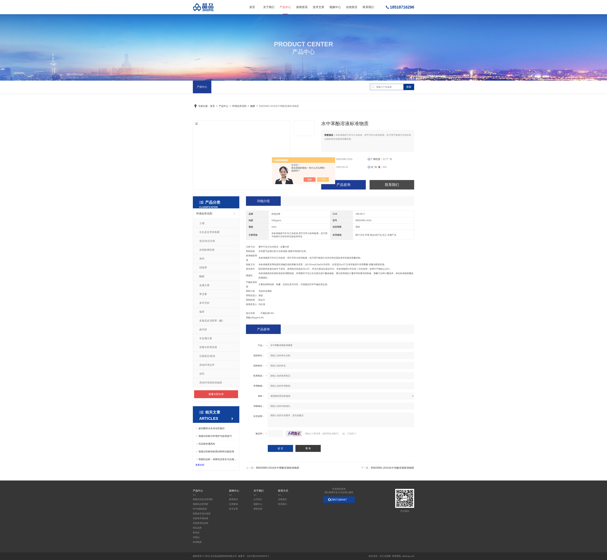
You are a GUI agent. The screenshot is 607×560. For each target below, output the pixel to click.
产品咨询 (343, 185)
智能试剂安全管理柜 (203, 499)
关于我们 (268, 7)
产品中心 (285, 7)
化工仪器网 (385, 556)
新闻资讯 (302, 7)
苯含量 (203, 294)
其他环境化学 (207, 365)
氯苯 (201, 311)
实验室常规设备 (200, 518)
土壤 (201, 223)
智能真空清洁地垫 (202, 513)
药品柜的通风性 (207, 443)
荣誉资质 (258, 509)
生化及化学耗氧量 (209, 232)
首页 (252, 7)
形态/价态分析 (207, 241)
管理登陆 (396, 556)
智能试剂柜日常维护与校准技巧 (215, 436)
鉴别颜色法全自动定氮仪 (212, 428)
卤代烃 (203, 329)
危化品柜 (197, 527)
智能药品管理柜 (200, 504)
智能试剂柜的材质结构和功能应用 (216, 451)
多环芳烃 (204, 303)
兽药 (201, 258)
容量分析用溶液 (208, 347)
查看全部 (199, 465)
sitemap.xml (408, 556)
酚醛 (252, 106)
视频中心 (335, 7)
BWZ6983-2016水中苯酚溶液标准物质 (277, 467)
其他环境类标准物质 (210, 382)
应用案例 (233, 504)
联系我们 (368, 7)
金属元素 (204, 285)
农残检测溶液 (207, 249)
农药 (201, 373)
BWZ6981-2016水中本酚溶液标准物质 (392, 467)
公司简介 (258, 499)
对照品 (196, 537)
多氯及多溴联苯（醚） (212, 320)
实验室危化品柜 (200, 523)
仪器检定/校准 (207, 356)
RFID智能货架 (200, 509)
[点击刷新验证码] (294, 433)
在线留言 (351, 7)
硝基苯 (203, 267)
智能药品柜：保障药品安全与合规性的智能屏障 (218, 459)
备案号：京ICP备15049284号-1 (253, 556)
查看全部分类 (216, 394)
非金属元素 (205, 338)
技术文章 (318, 7)
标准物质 (197, 542)
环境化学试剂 (239, 106)
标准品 (196, 532)
